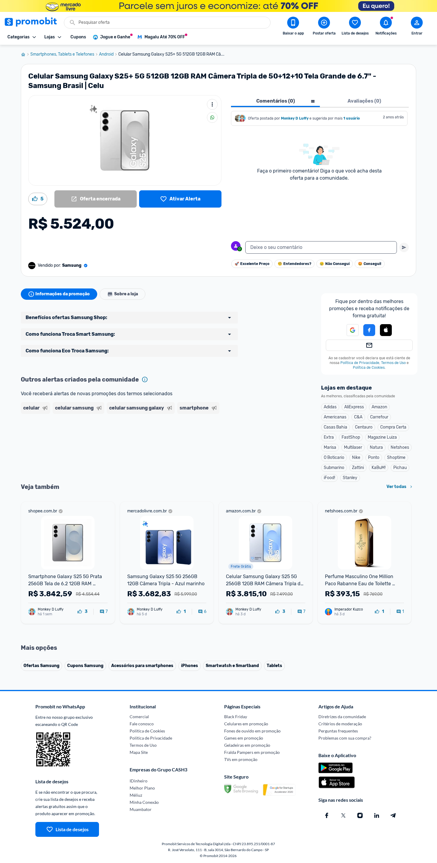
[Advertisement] (135, 439)
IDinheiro (138, 780)
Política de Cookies (369, 367)
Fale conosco (142, 723)
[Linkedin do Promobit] (376, 815)
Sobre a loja (126, 293)
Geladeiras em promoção (247, 745)
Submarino (334, 467)
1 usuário (351, 118)
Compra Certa (393, 427)
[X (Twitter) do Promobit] (343, 815)
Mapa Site (139, 752)
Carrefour (379, 417)
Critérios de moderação (340, 723)
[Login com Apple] (386, 330)
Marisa (330, 447)
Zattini (358, 467)
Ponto (373, 457)
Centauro (363, 427)
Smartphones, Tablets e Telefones (62, 54)
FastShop (351, 437)
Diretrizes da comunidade (342, 716)
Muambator (141, 809)
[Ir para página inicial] (25, 54)
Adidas (330, 406)
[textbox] (321, 247)
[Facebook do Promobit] (326, 815)
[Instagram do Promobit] (360, 815)
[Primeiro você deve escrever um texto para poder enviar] (404, 247)
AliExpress (354, 406)
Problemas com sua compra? (344, 737)
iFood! (329, 477)
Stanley (350, 477)
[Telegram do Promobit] (393, 815)
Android (106, 54)
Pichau (400, 467)
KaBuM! (379, 467)
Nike (356, 457)
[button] (349, 330)
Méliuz (136, 795)
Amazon (379, 406)
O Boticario (334, 457)
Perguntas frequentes (338, 730)
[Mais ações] (212, 104)
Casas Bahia (335, 427)
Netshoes (400, 447)
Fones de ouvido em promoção (252, 730)
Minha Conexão (144, 802)
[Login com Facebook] (369, 330)
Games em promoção (243, 737)
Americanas (335, 417)
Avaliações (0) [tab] (364, 101)
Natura (376, 447)
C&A (358, 417)
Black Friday (235, 716)
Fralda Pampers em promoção (252, 752)
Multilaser (353, 447)
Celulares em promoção (246, 723)
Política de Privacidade (359, 363)
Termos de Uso (393, 363)
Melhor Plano (142, 787)
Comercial (139, 716)
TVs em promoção (240, 759)
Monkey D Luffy (295, 118)
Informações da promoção (62, 293)
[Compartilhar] (212, 117)
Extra (329, 437)
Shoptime (396, 457)
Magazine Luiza (382, 437)
